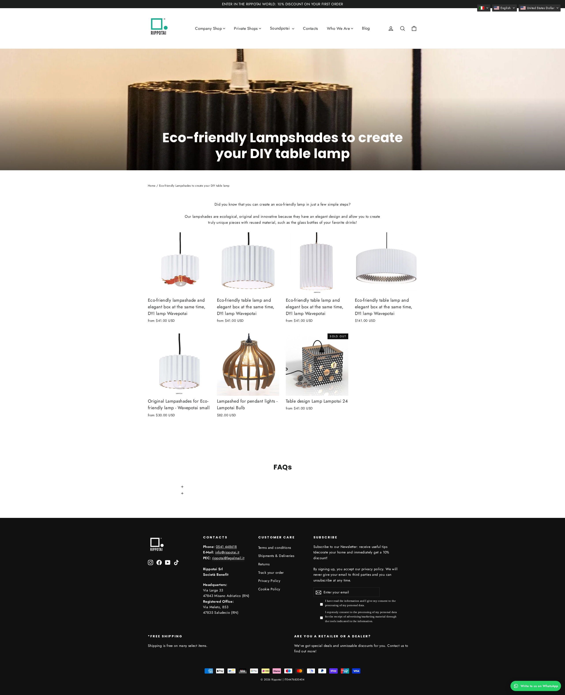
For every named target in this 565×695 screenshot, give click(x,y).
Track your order (271, 572)
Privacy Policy (269, 580)
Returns (263, 564)
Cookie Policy (269, 589)
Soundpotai (280, 28)
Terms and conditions (274, 547)
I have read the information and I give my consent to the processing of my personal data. (360, 603)
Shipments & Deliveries (276, 555)
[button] (483, 7)
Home (152, 186)
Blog (366, 28)
